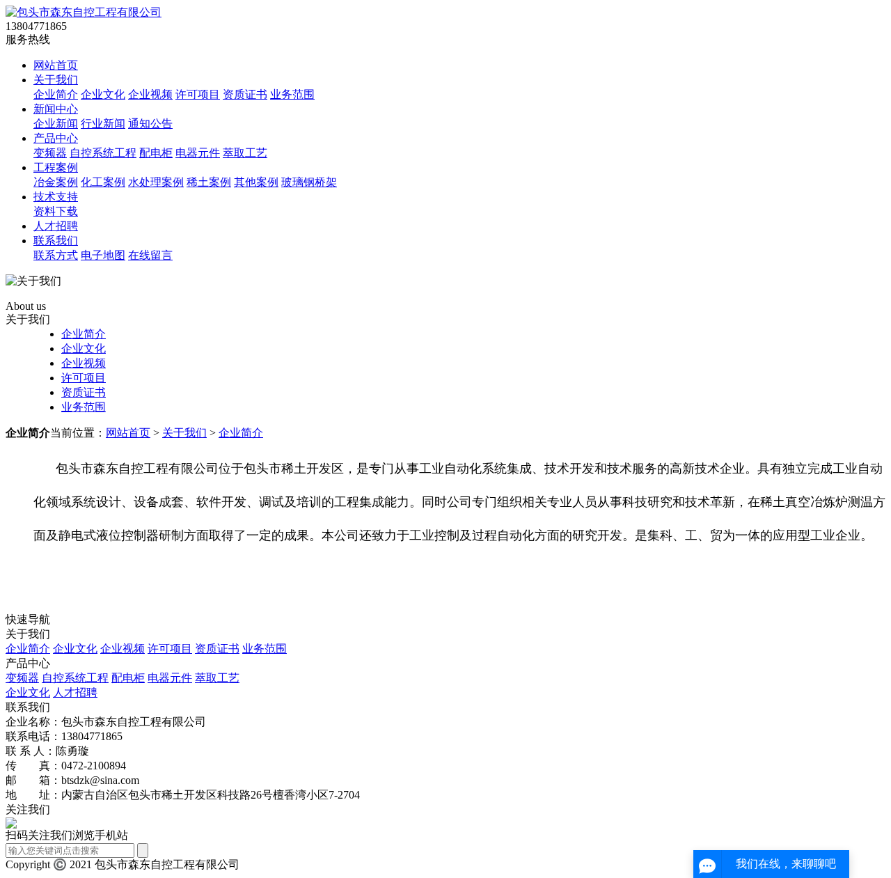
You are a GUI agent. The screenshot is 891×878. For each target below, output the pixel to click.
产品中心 (55, 138)
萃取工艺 (245, 153)
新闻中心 (55, 109)
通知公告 (150, 124)
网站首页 (55, 65)
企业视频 (150, 94)
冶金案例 (55, 182)
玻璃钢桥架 (309, 182)
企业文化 (103, 94)
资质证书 (245, 94)
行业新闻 (103, 124)
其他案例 (256, 182)
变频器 (50, 153)
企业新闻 (55, 124)
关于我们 (55, 80)
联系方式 (55, 255)
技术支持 (55, 197)
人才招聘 (55, 226)
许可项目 (197, 94)
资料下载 (55, 211)
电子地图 (103, 255)
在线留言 (150, 255)
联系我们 (55, 240)
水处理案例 (156, 182)
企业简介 (55, 94)
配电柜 (156, 153)
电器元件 (197, 153)
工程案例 (55, 167)
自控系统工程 (103, 153)
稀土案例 (209, 182)
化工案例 (103, 182)
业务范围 (292, 94)
